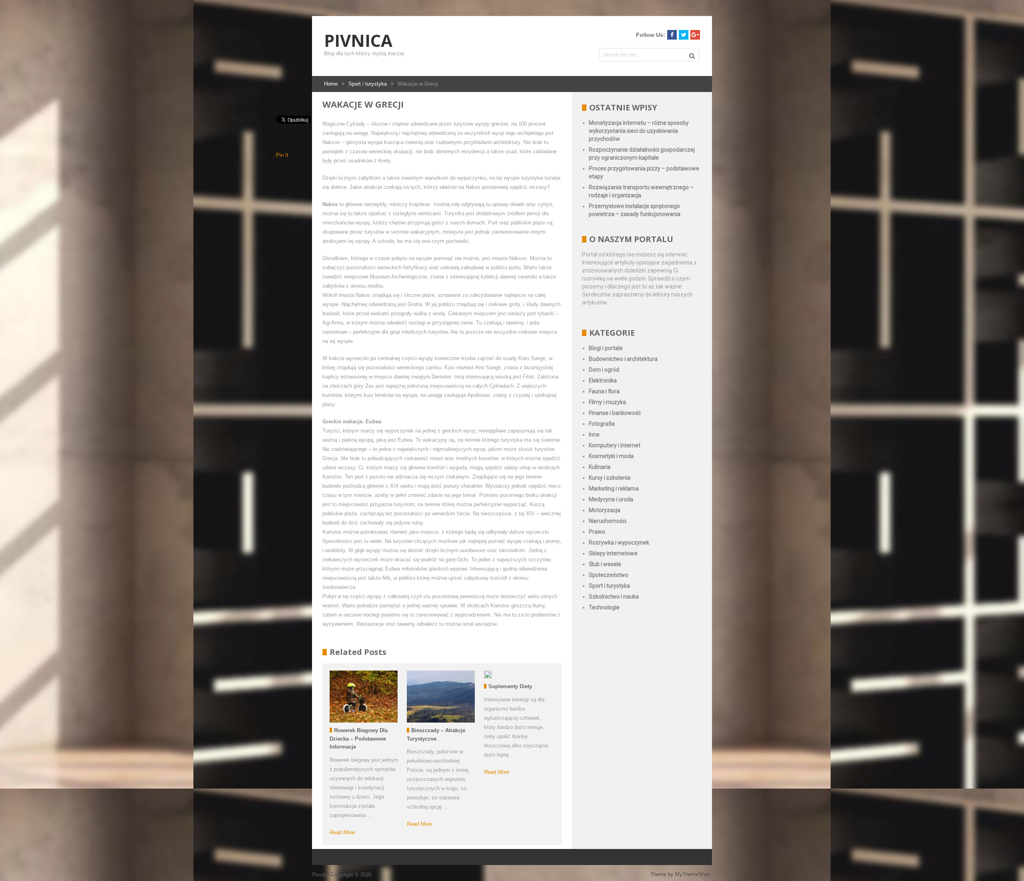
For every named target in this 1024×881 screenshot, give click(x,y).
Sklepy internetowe (613, 553)
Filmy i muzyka (607, 402)
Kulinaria (599, 467)
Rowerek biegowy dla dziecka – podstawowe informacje (359, 738)
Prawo (597, 532)
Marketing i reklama (614, 488)
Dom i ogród (604, 369)
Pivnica (358, 40)
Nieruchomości (607, 521)
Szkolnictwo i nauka (614, 596)
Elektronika (603, 380)
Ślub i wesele (605, 564)
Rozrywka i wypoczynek (619, 542)
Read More (342, 832)
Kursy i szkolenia (609, 478)
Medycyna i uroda (611, 499)
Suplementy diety (510, 686)
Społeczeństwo (608, 575)
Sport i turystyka (609, 586)
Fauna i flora (604, 391)
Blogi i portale (606, 348)
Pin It (282, 155)
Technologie (604, 607)
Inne (594, 434)
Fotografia (602, 423)
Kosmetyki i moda (611, 456)
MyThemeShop (692, 874)
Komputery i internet (614, 445)
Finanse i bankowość (615, 413)
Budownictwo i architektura (623, 359)
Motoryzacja (604, 510)
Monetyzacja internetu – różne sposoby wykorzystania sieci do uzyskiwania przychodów (639, 131)
